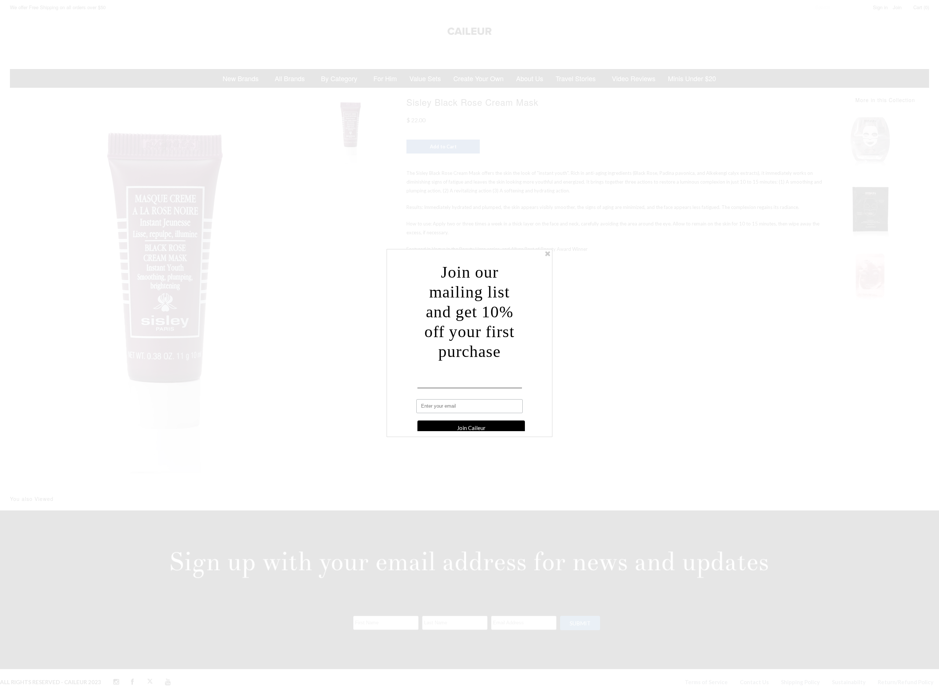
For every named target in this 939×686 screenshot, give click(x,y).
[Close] (547, 253)
